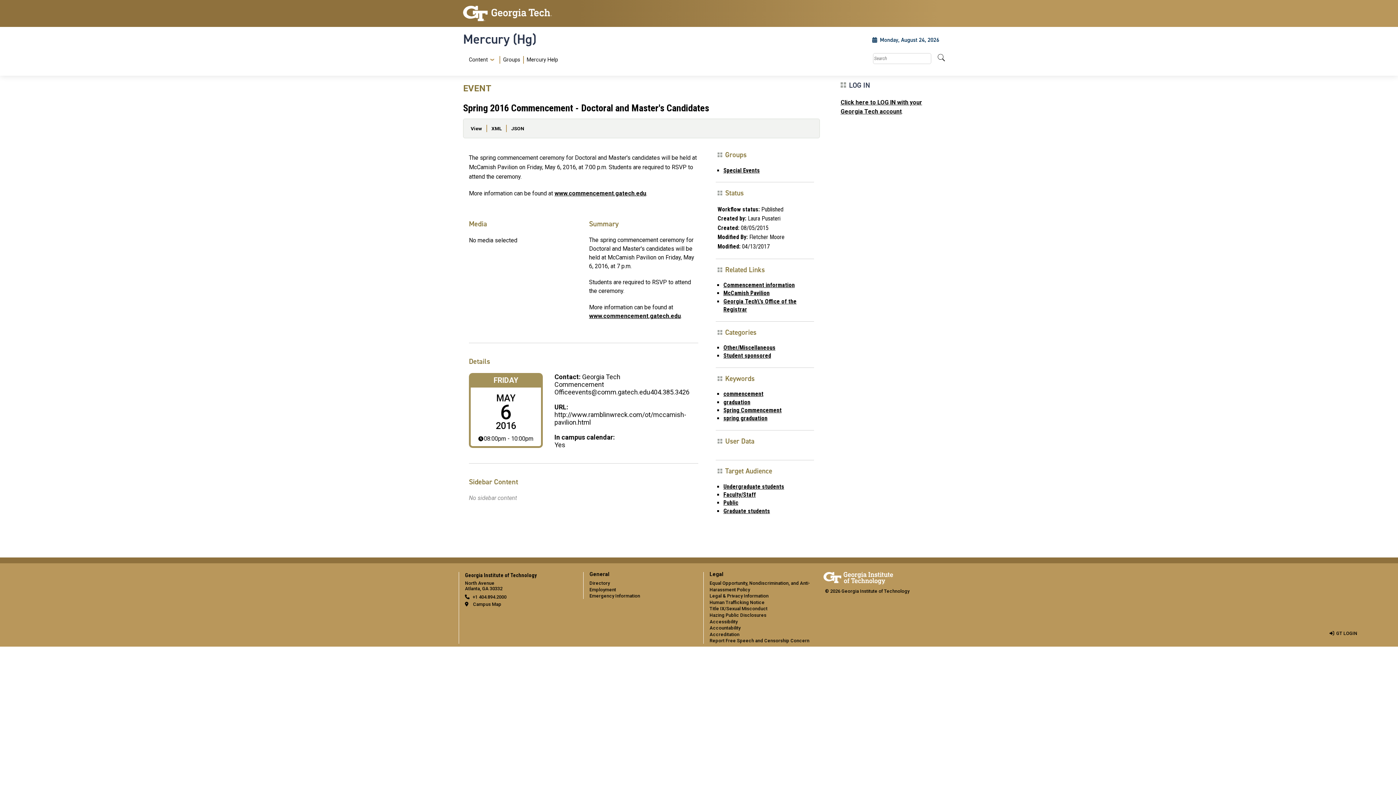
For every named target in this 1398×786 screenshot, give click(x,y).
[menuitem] (512, 60)
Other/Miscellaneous (749, 347)
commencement (743, 393)
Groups (511, 60)
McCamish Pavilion (746, 293)
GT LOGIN (1346, 633)
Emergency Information (614, 596)
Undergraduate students (753, 486)
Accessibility (724, 621)
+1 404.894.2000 (489, 597)
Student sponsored (747, 355)
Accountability (725, 628)
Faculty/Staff (739, 494)
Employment (602, 589)
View (476, 128)
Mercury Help (542, 60)
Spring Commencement (752, 410)
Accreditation (724, 634)
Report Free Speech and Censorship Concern (759, 640)
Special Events (741, 170)
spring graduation (745, 418)
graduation (736, 402)
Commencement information (759, 285)
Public (730, 502)
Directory (599, 583)
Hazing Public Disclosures (738, 615)
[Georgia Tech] (518, 13)
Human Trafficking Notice (737, 602)
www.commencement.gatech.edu (600, 193)
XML (496, 128)
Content (478, 60)
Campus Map (487, 604)
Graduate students (746, 511)
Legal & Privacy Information (739, 596)
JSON (517, 128)
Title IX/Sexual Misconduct (738, 608)
